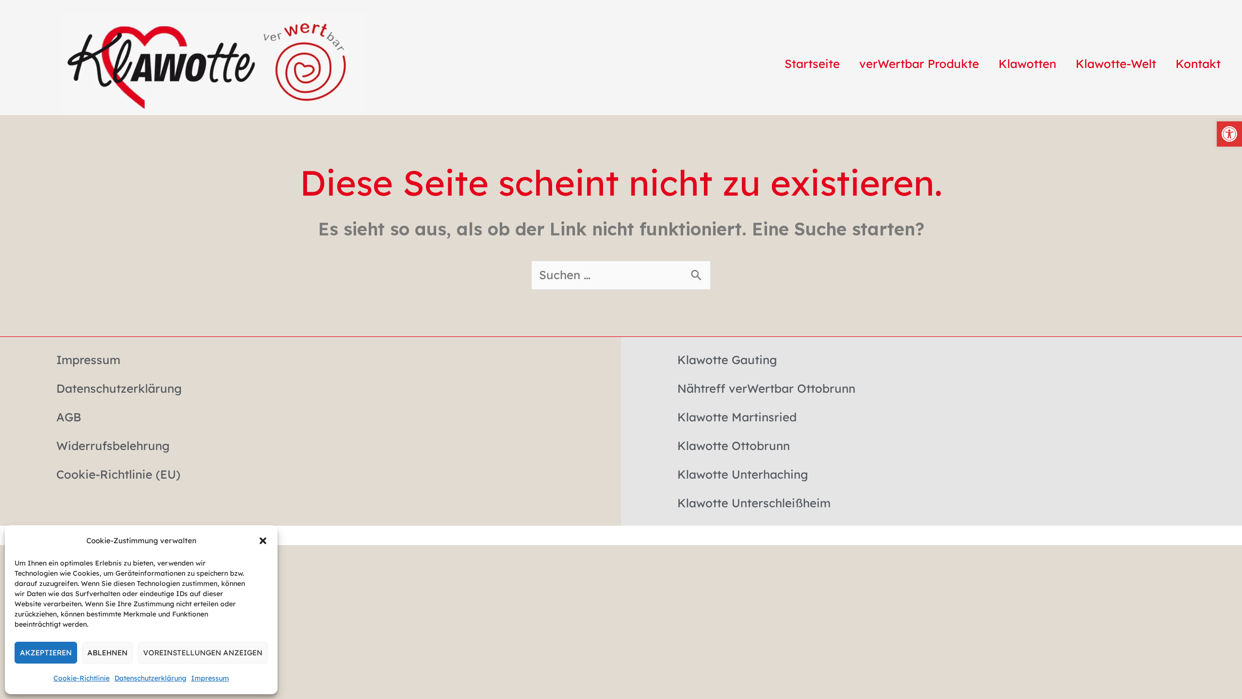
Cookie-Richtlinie (81, 678)
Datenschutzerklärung (150, 678)
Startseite (812, 63)
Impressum (210, 678)
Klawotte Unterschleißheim (754, 503)
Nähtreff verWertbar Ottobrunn (766, 388)
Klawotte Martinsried (737, 417)
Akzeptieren (46, 652)
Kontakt (1198, 63)
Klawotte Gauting (727, 359)
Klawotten (1027, 63)
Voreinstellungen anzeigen (202, 652)
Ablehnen (107, 652)
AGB (68, 417)
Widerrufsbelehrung (113, 445)
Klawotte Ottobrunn (733, 445)
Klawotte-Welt (1116, 63)
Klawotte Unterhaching (742, 474)
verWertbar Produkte (919, 63)
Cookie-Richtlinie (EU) (118, 474)
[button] (263, 541)
